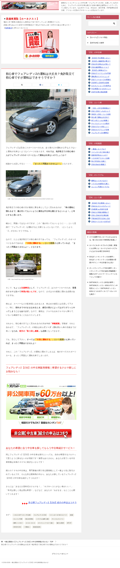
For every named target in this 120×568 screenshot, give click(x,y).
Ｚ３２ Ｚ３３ (30, 523)
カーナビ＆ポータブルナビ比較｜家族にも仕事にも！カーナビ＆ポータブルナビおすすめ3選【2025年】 (103, 248)
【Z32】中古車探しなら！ (101, 58)
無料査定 (8, 28)
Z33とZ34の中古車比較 (100, 215)
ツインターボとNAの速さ (100, 152)
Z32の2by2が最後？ (98, 164)
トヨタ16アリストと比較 (100, 158)
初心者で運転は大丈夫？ (100, 117)
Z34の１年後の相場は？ (100, 212)
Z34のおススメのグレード (101, 206)
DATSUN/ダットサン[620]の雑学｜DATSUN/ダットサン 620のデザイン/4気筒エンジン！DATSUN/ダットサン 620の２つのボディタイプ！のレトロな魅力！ (103, 288)
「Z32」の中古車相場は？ (101, 108)
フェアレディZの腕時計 (100, 133)
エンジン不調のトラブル (100, 187)
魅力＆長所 (60, 523)
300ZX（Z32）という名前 (101, 114)
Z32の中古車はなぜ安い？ (101, 64)
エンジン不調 (17, 519)
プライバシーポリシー (60, 554)
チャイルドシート (58, 519)
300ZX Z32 (17, 527)
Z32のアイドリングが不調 (101, 73)
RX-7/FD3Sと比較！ (98, 161)
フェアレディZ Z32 (40, 515)
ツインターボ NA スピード (58, 515)
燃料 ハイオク (18, 523)
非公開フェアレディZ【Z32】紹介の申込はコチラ (52, 502)
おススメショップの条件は (101, 86)
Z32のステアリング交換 (100, 130)
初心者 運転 (29, 519)
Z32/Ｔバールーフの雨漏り (101, 80)
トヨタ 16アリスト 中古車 (22, 515)
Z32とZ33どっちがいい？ (100, 111)
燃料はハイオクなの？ (99, 181)
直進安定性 (36, 527)
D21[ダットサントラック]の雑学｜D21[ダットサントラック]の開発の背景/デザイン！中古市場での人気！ (102, 259)
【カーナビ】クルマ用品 (98, 37)
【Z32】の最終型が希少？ (101, 61)
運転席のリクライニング (100, 76)
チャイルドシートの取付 (100, 123)
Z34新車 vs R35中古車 (99, 209)
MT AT (69, 523)
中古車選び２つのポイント (101, 89)
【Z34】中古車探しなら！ (101, 203)
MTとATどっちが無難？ (100, 120)
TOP (28, 542)
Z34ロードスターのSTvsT (101, 221)
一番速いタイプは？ (98, 149)
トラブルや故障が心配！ (100, 184)
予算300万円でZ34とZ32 (100, 218)
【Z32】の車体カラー (99, 70)
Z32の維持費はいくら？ (100, 67)
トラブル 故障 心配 (42, 519)
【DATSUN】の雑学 (96, 43)
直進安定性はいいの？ (99, 155)
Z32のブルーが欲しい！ (100, 127)
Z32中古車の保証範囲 (99, 92)
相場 (71, 515)
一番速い (27, 527)
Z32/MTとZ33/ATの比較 (100, 83)
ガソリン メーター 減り (45, 523)
